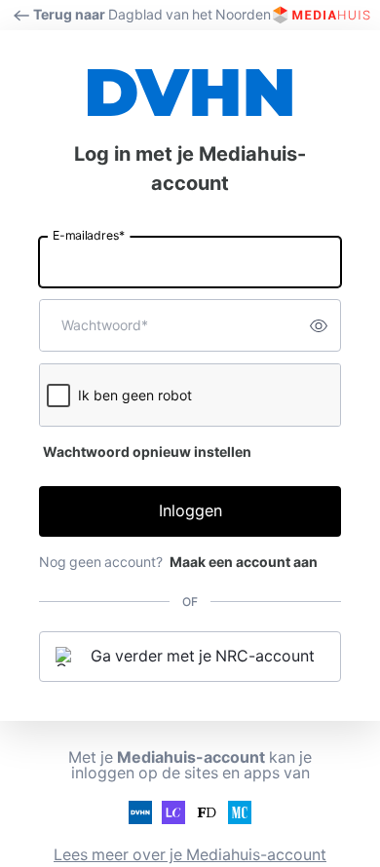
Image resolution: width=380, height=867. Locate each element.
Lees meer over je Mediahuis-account (190, 855)
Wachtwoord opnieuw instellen (147, 452)
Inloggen (190, 511)
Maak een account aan (244, 562)
